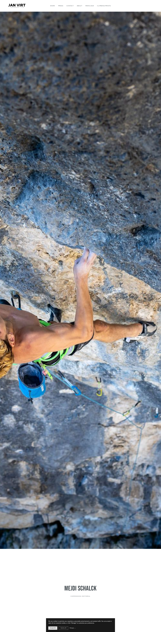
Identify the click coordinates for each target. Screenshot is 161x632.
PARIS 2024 (89, 6)
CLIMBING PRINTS (104, 6)
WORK (52, 6)
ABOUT (79, 6)
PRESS (60, 6)
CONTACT (70, 6)
